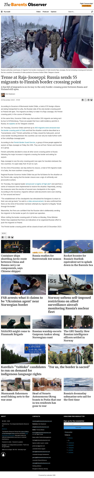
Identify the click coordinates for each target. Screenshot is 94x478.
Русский (7, 12)
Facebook (71, 442)
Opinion (53, 12)
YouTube (70, 452)
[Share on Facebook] (82, 100)
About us (4, 428)
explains (12, 124)
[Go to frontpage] (26, 4)
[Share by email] (88, 100)
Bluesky (70, 438)
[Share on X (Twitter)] (85, 100)
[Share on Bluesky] (91, 100)
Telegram (71, 447)
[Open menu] (1, 11)
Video (38, 12)
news (4, 233)
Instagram (71, 445)
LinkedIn (70, 450)
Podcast (46, 12)
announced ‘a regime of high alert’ (38, 184)
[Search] (92, 11)
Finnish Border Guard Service (24, 142)
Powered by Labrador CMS (47, 475)
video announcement (36, 201)
